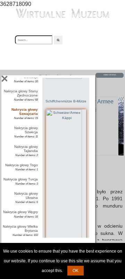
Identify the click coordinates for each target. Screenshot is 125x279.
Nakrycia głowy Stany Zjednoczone (21, 93)
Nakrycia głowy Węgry (20, 212)
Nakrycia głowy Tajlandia (26, 149)
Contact (95, 40)
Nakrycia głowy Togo (21, 165)
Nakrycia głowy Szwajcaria (24, 112)
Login (75, 40)
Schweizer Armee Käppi (66, 261)
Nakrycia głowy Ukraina (26, 196)
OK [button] (75, 270)
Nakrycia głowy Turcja (20, 179)
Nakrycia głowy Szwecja (26, 130)
